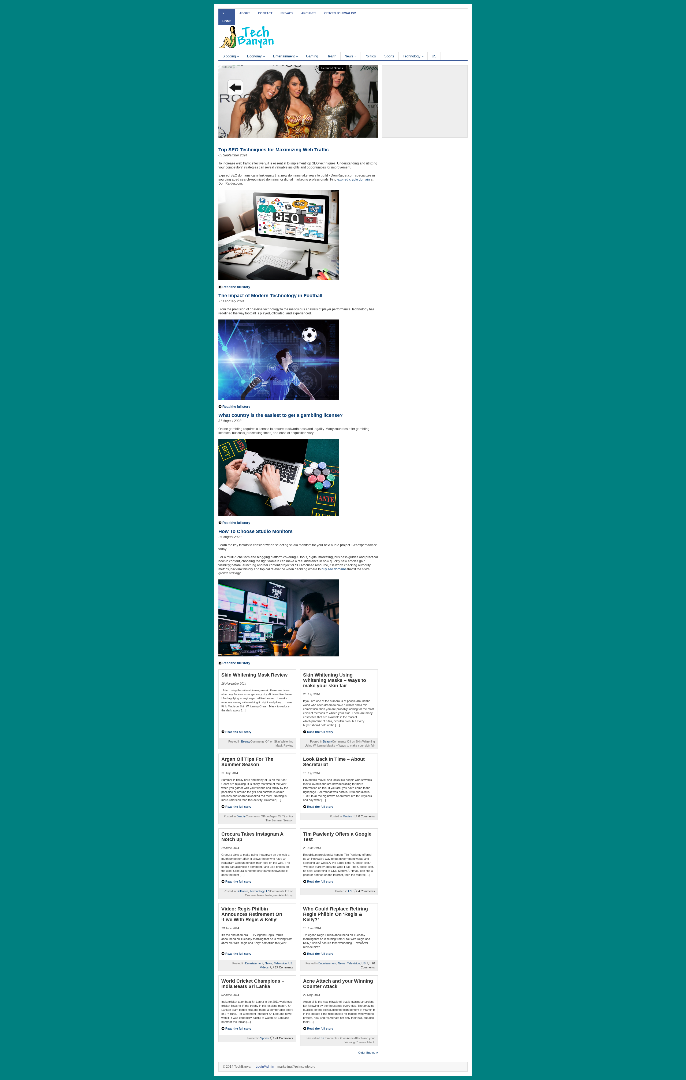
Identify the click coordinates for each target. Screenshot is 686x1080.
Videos (264, 967)
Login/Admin (265, 1066)
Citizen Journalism (340, 13)
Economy (256, 56)
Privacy (287, 13)
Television (280, 963)
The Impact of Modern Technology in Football (270, 295)
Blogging (230, 56)
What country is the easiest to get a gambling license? (280, 415)
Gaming (312, 56)
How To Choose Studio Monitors (255, 531)
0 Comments (366, 816)
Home (226, 21)
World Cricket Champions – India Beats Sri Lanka (252, 983)
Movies (347, 816)
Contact (265, 13)
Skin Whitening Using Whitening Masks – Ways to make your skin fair (334, 680)
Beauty (245, 741)
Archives (308, 13)
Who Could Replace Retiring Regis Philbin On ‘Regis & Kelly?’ (335, 914)
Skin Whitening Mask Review (254, 675)
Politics (370, 56)
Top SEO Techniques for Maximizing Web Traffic (273, 149)
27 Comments (284, 967)
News (350, 56)
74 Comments (284, 1038)
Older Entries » (368, 1052)
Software (242, 891)
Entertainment (285, 56)
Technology (413, 56)
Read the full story (236, 287)
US (434, 56)
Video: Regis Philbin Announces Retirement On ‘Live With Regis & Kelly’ (251, 914)
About (244, 13)
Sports (389, 56)
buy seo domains (334, 569)
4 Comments (366, 891)
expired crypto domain (353, 179)
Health (331, 56)
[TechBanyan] (246, 47)
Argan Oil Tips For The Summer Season (247, 761)
